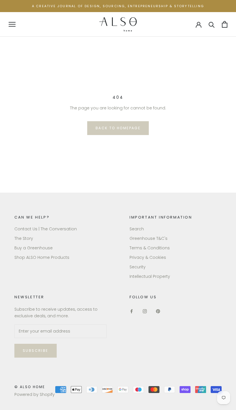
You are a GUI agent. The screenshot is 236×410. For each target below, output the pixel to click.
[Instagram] (145, 311)
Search (137, 229)
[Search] (212, 24)
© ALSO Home (29, 386)
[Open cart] (224, 24)
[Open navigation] (12, 24)
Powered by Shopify (34, 394)
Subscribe (35, 350)
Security (138, 267)
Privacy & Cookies (148, 257)
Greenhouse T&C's (149, 238)
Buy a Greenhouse (33, 248)
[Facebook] (132, 311)
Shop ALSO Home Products (41, 257)
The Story (23, 238)
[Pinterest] (158, 311)
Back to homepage (118, 128)
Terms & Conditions (150, 248)
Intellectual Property (150, 276)
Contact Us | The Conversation (45, 229)
